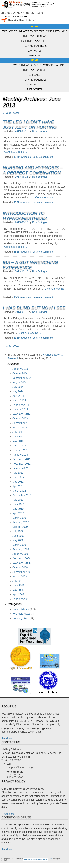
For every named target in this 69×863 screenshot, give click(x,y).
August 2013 (19, 427)
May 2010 (18, 508)
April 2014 (18, 396)
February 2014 (20, 405)
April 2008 (18, 594)
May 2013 (18, 441)
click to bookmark (16, 16)
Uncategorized (20, 618)
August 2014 (19, 382)
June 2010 (18, 504)
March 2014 (19, 400)
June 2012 (18, 477)
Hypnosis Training (34, 36)
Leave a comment (43, 157)
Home (34, 26)
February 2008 (20, 599)
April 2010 (18, 513)
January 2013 (20, 454)
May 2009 (18, 540)
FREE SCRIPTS (34, 89)
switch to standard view (35, 859)
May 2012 (18, 481)
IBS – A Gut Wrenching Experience (30, 265)
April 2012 (18, 486)
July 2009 (17, 531)
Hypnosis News (21, 613)
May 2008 (18, 590)
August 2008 (19, 576)
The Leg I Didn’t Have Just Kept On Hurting (30, 124)
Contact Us (34, 50)
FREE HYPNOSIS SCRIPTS (34, 41)
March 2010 (19, 517)
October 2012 (20, 468)
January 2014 (20, 409)
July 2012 (17, 472)
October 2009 (20, 526)
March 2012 (19, 490)
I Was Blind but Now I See (34, 307)
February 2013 (20, 450)
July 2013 (17, 432)
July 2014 (17, 387)
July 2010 (17, 499)
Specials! (34, 55)
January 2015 (20, 369)
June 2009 (18, 535)
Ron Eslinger (39, 131)
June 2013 (18, 436)
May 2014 (18, 391)
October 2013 (20, 418)
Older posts (11, 113)
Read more (7, 738)
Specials (34, 74)
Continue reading (15, 152)
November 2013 (21, 414)
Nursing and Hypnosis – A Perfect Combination (33, 170)
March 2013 (19, 445)
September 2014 (21, 378)
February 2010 (20, 522)
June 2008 (18, 585)
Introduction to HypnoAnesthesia (25, 216)
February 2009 (20, 549)
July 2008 (17, 581)
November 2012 (21, 463)
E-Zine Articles (22, 157)
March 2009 (19, 545)
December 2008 (21, 558)
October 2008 (20, 567)
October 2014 (20, 373)
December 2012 (21, 459)
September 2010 (21, 495)
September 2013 (21, 423)
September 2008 (21, 572)
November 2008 (21, 563)
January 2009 (20, 554)
